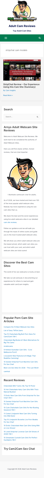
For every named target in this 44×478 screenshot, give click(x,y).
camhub (7, 371)
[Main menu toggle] (6, 38)
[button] (40, 38)
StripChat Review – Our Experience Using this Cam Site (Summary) (21, 85)
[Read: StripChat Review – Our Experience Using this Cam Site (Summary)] (22, 70)
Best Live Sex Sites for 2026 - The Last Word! (21, 368)
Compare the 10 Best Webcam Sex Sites (19, 327)
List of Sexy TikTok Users (13, 330)
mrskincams (8, 346)
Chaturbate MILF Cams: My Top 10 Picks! (19, 386)
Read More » (8, 95)
